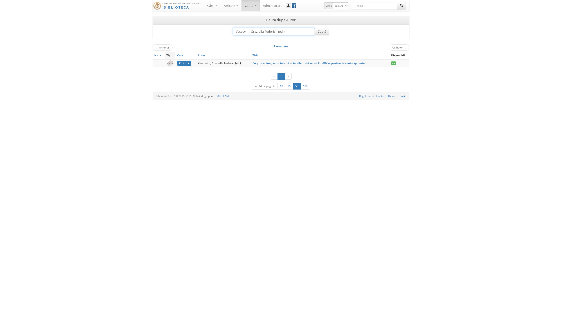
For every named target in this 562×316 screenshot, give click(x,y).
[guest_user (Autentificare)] (288, 5)
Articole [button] (230, 6)
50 (296, 86)
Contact (381, 96)
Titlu (255, 55)
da (393, 63)
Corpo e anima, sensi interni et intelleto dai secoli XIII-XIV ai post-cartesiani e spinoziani (309, 63)
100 (305, 86)
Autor (201, 55)
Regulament (366, 96)
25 (289, 86)
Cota (180, 55)
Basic (403, 96)
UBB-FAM (223, 96)
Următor (399, 47)
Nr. (156, 55)
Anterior (162, 47)
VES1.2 (184, 63)
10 (281, 86)
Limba (329, 5)
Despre (392, 96)
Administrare (272, 6)
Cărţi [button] (211, 6)
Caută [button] (249, 6)
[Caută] (401, 5)
